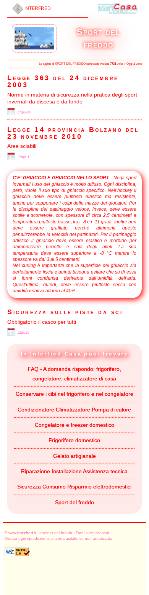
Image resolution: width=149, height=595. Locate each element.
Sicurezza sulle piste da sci (65, 312)
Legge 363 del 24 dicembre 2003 (63, 81)
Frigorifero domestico (74, 440)
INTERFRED (37, 8)
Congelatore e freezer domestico (74, 425)
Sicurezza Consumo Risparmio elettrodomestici (74, 487)
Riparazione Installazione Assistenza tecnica (74, 471)
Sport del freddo (74, 502)
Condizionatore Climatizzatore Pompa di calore (74, 410)
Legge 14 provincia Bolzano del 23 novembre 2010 (73, 133)
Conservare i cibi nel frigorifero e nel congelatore (74, 394)
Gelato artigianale (74, 456)
